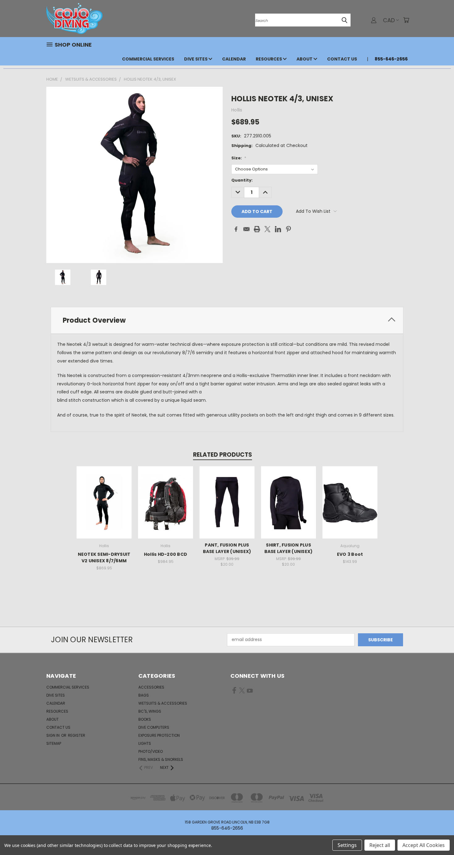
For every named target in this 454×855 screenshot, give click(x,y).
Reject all (379, 845)
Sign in (53, 735)
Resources (269, 59)
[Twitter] (267, 229)
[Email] (246, 229)
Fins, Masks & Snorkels (160, 759)
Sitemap (53, 743)
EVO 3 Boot (350, 554)
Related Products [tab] (222, 455)
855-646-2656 (391, 59)
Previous (437, 835)
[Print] (257, 229)
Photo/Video (150, 751)
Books (144, 719)
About (304, 59)
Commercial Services (148, 59)
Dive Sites (196, 59)
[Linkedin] (278, 229)
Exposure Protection (159, 735)
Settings (347, 845)
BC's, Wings (149, 711)
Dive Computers (153, 727)
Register (76, 735)
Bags (143, 695)
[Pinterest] (288, 229)
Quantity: (242, 180)
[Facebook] (236, 229)
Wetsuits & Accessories (162, 703)
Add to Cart (165, 507)
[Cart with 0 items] (406, 20)
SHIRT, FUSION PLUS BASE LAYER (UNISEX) (288, 548)
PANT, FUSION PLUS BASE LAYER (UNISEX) (227, 548)
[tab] (227, 320)
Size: (238, 158)
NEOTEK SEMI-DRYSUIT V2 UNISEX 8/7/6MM (104, 557)
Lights (144, 743)
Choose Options (104, 507)
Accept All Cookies (423, 845)
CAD (389, 20)
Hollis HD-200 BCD (165, 554)
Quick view (104, 495)
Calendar (234, 59)
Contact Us (342, 59)
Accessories (151, 687)
